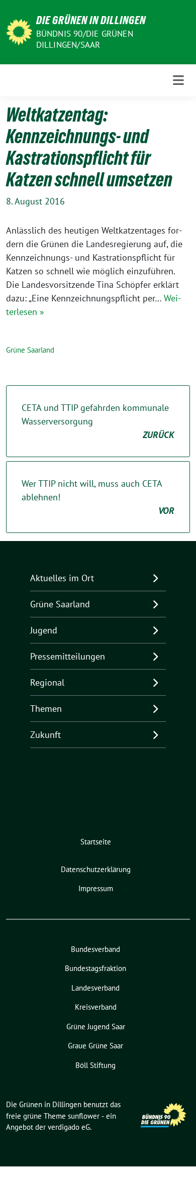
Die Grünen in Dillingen (91, 20)
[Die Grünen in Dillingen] (19, 31)
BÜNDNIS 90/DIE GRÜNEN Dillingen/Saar (84, 39)
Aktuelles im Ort (62, 578)
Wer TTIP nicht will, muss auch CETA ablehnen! (98, 497)
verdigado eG (69, 1127)
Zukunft (45, 734)
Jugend (43, 630)
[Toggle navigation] (178, 80)
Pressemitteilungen (67, 656)
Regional (47, 682)
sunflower (84, 1116)
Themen (46, 708)
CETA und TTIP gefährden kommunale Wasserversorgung (98, 421)
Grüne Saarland (30, 350)
